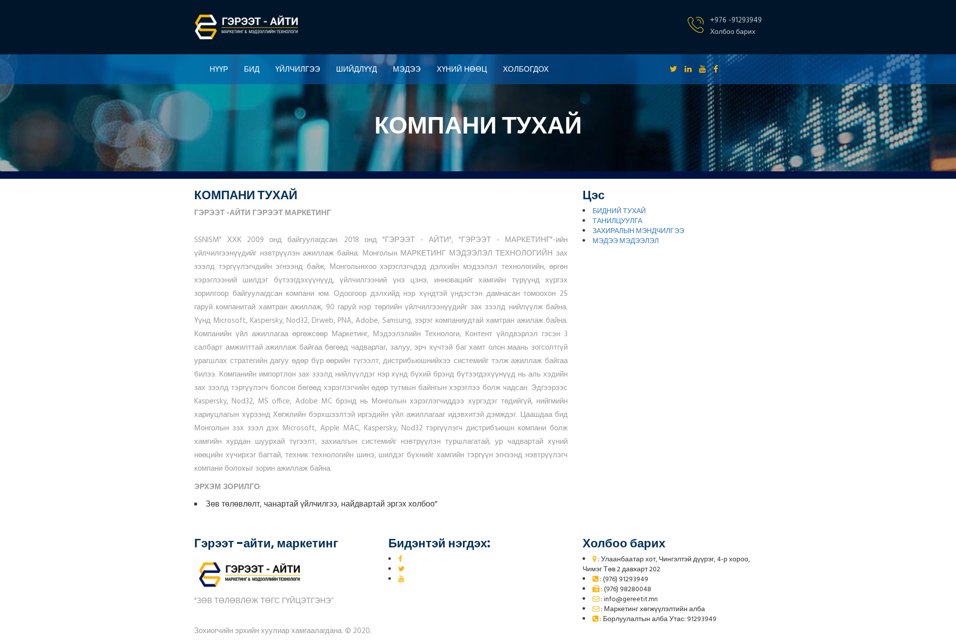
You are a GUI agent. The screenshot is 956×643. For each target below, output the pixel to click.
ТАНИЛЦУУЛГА (617, 221)
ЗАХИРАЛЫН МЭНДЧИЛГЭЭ (638, 231)
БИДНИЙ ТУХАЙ (619, 211)
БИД (251, 69)
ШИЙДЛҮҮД (356, 69)
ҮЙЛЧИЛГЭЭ (297, 69)
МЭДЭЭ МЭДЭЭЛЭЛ (626, 241)
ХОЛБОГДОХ (526, 69)
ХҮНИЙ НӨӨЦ (462, 69)
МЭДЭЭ (407, 69)
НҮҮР (219, 69)
